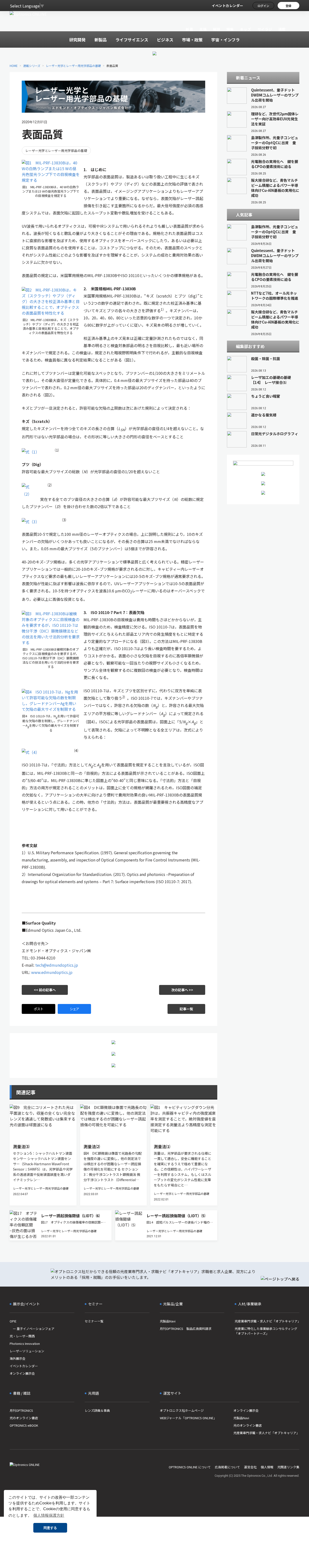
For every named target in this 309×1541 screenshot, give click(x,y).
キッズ (245, 29)
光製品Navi (168, 1321)
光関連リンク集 (288, 1467)
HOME (14, 66)
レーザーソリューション (27, 1351)
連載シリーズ (31, 66)
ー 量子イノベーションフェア (32, 1328)
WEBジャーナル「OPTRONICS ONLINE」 (188, 1418)
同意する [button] (50, 1528)
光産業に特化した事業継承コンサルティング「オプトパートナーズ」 (266, 1331)
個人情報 (267, 1467)
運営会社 (250, 1467)
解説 (216, 29)
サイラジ (264, 29)
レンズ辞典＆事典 (97, 1410)
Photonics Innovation (25, 1343)
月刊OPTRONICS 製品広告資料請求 (185, 1328)
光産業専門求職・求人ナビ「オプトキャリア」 (267, 1321)
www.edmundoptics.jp (51, 972)
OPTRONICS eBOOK (24, 1425)
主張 (203, 29)
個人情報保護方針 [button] (48, 1515)
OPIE (13, 1321)
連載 (282, 29)
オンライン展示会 (22, 1373)
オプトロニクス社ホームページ (182, 1410)
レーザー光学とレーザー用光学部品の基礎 (73, 66)
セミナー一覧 (94, 1321)
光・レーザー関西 (22, 1336)
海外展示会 (17, 1358)
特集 (230, 29)
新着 (189, 29)
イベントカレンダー (227, 5)
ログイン (263, 6)
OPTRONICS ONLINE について (190, 1467)
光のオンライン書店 (24, 1418)
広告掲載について (227, 1467)
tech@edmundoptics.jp (56, 965)
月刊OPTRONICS (21, 1410)
